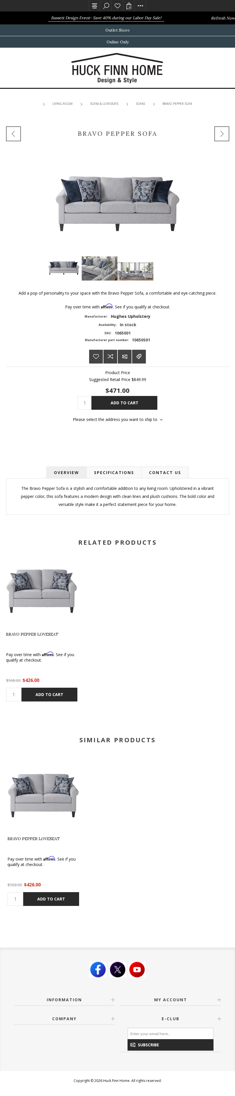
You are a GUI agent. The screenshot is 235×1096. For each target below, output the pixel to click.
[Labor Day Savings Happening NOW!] (39, 18)
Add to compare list (110, 357)
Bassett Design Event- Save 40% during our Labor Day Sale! (99, 17)
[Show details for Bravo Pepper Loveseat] (41, 591)
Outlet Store (117, 30)
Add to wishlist (96, 357)
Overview (66, 472)
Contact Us (165, 472)
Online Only (118, 42)
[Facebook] (98, 969)
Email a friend (125, 357)
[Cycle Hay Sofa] (13, 133)
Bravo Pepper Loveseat (32, 634)
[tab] (66, 472)
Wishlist (117, 5)
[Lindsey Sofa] (221, 133)
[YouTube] (137, 969)
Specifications (114, 472)
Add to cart (124, 402)
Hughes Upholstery (130, 316)
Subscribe (148, 1044)
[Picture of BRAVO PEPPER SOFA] (64, 267)
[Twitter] (117, 969)
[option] (43, 832)
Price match (139, 357)
